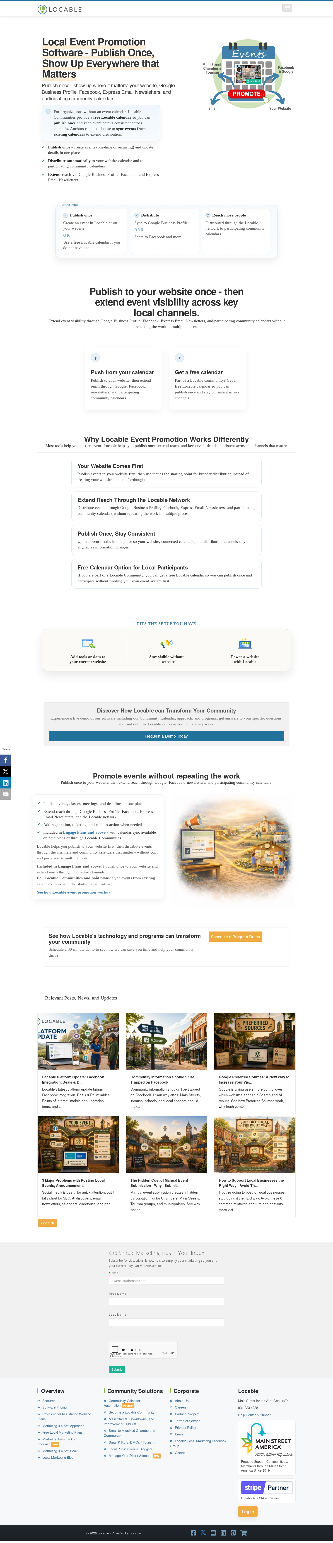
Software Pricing (54, 1407)
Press (179, 1434)
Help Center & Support (254, 1414)
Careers (180, 1407)
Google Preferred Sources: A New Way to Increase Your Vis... (254, 1080)
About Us (181, 1400)
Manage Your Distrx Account (129, 1455)
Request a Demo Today (166, 736)
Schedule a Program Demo (235, 936)
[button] (287, 8)
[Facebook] (5, 760)
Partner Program (187, 1413)
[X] (5, 771)
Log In (248, 1512)
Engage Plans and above (84, 832)
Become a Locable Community (131, 1412)
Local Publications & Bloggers (130, 1449)
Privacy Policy (185, 1427)
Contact (180, 1452)
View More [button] (47, 1223)
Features (48, 1400)
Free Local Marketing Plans (62, 1432)
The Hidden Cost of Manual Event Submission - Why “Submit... (159, 1183)
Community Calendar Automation (122, 1403)
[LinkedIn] (5, 782)
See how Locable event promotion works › (73, 892)
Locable (135, 1533)
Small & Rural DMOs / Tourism (131, 1442)
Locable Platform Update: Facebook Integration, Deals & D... (73, 1080)
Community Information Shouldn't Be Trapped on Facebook (162, 1080)
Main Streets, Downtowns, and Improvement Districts (129, 1421)
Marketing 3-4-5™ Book (59, 1450)
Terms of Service (187, 1420)
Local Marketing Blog (57, 1457)
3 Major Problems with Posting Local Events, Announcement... (73, 1183)
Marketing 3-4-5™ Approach (62, 1425)
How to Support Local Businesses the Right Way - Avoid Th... (251, 1183)
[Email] (5, 794)
